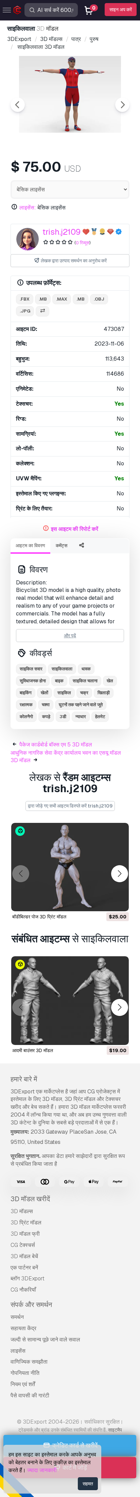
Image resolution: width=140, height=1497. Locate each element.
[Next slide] (122, 105)
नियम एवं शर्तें (23, 1384)
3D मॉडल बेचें (24, 1256)
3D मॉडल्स (22, 1211)
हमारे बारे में (24, 1079)
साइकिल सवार (31, 669)
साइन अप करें (120, 9)
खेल (110, 681)
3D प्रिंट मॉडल (26, 1222)
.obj (99, 299)
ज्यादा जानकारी (42, 1470)
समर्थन (17, 1317)
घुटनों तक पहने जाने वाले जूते (81, 705)
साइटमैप (115, 1430)
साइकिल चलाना (85, 681)
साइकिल (64, 693)
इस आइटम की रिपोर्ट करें (74, 529)
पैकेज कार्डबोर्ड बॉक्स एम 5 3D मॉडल (55, 744)
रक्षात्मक (26, 705)
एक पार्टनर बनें (24, 1267)
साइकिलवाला (62, 669)
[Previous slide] (18, 105)
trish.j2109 (61, 232)
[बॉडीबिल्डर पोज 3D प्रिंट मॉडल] (70, 867)
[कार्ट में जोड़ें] (105, 901)
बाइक (59, 681)
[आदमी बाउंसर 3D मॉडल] (70, 1000)
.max (61, 299)
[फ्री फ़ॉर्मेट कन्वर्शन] (42, 311)
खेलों (44, 693)
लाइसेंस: (27, 207)
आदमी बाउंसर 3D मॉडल (32, 1050)
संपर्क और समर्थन (31, 1304)
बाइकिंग (26, 693)
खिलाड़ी (104, 693)
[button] (119, 873)
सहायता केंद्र (23, 1328)
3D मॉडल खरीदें (30, 1198)
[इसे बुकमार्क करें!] (119, 901)
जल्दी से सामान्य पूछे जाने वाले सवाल (45, 1339)
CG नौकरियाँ (23, 1289)
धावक (86, 669)
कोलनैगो (26, 717)
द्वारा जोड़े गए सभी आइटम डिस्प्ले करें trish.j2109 (70, 806)
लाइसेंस (18, 1350)
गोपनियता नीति (25, 1373)
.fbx (25, 299)
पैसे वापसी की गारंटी (30, 1395)
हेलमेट (100, 717)
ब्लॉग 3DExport (28, 1278)
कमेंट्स (61, 545)
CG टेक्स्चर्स (23, 1245)
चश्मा (46, 705)
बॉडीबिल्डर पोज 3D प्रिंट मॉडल (39, 917)
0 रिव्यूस (82, 243)
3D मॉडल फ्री (25, 1233)
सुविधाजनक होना (33, 681)
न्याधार (80, 717)
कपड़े (46, 717)
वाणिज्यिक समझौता (29, 1361)
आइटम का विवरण (30, 545)
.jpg (25, 311)
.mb (43, 299)
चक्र (84, 693)
